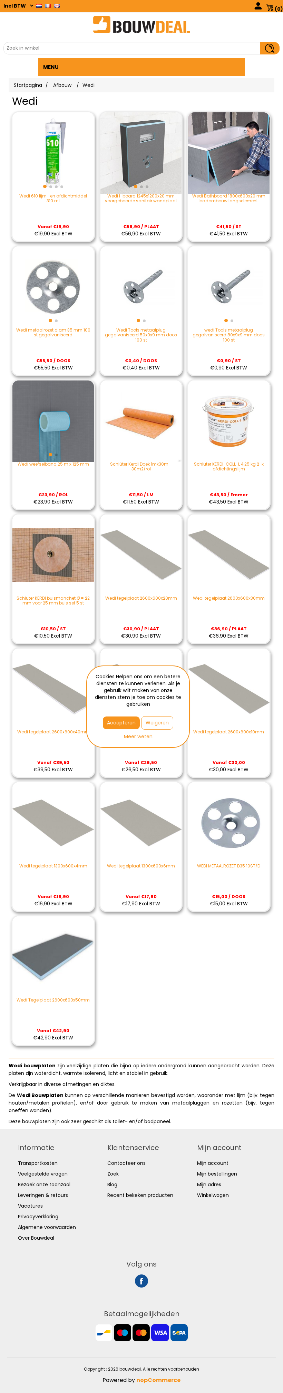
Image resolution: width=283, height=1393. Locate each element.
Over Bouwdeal (36, 1237)
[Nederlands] (39, 5)
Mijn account (212, 1163)
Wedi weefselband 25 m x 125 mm (53, 464)
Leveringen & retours (43, 1195)
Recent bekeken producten (140, 1195)
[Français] (48, 5)
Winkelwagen (213, 1195)
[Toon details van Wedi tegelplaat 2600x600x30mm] (229, 555)
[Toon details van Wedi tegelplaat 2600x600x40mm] (53, 689)
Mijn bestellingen (217, 1173)
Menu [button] (51, 67)
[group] (53, 153)
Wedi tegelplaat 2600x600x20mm (141, 598)
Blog (112, 1184)
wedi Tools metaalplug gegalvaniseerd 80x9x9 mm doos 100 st (229, 335)
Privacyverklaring (38, 1216)
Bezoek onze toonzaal (44, 1184)
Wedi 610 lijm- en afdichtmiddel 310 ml (53, 199)
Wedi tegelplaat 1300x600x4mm (53, 866)
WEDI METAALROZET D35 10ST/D (228, 866)
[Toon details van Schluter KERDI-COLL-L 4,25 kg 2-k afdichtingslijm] (229, 421)
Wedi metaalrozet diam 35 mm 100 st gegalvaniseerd (53, 333)
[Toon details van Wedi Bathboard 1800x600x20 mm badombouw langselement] (229, 153)
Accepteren (121, 722)
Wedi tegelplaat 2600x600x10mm (228, 732)
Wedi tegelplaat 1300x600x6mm (141, 866)
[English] (57, 5)
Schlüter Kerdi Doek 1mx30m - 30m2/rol (141, 467)
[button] (45, 186)
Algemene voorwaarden (47, 1227)
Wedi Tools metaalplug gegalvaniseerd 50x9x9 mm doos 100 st (141, 335)
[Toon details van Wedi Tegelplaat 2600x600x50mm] (53, 957)
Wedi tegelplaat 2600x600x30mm (229, 598)
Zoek (113, 1173)
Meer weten (138, 736)
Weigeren (157, 722)
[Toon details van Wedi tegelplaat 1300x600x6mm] (141, 823)
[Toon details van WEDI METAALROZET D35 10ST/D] (229, 823)
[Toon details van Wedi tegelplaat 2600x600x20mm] (141, 555)
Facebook (141, 1281)
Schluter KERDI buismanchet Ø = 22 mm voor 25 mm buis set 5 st (53, 601)
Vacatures (30, 1205)
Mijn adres (209, 1184)
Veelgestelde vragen (43, 1173)
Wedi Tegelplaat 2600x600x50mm (53, 1000)
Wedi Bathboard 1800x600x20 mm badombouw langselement (228, 199)
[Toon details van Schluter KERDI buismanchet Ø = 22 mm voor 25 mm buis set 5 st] (53, 555)
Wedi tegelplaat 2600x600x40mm (53, 732)
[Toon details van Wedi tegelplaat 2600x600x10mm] (229, 689)
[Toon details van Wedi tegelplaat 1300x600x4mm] (53, 823)
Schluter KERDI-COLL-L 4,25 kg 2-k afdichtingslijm (229, 467)
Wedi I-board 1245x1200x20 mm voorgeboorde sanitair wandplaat (141, 199)
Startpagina (28, 85)
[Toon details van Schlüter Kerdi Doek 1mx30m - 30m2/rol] (141, 421)
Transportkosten (38, 1163)
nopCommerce (158, 1380)
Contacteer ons (126, 1163)
